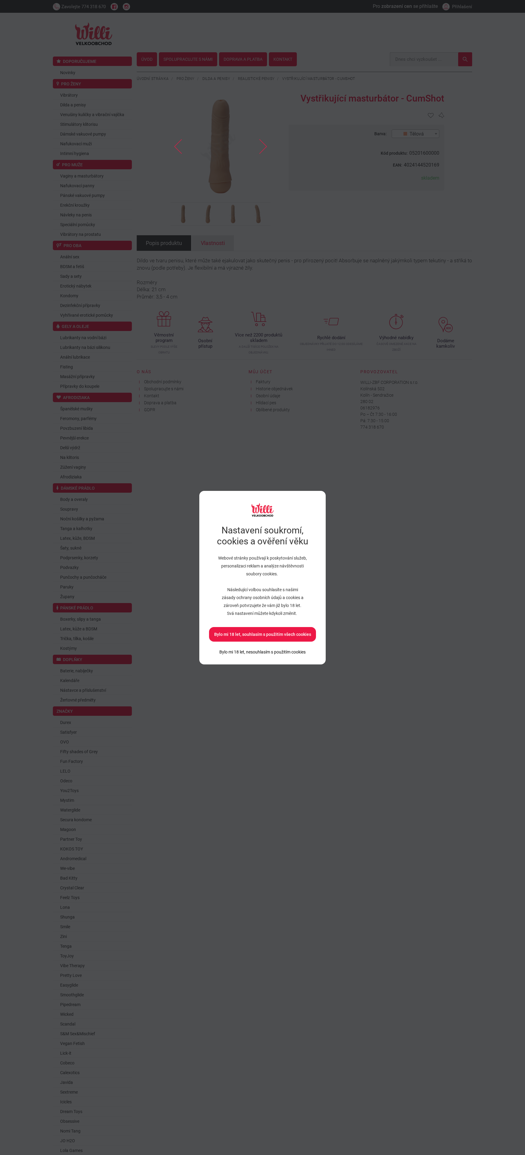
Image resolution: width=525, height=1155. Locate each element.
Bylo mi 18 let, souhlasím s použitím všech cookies (262, 634)
